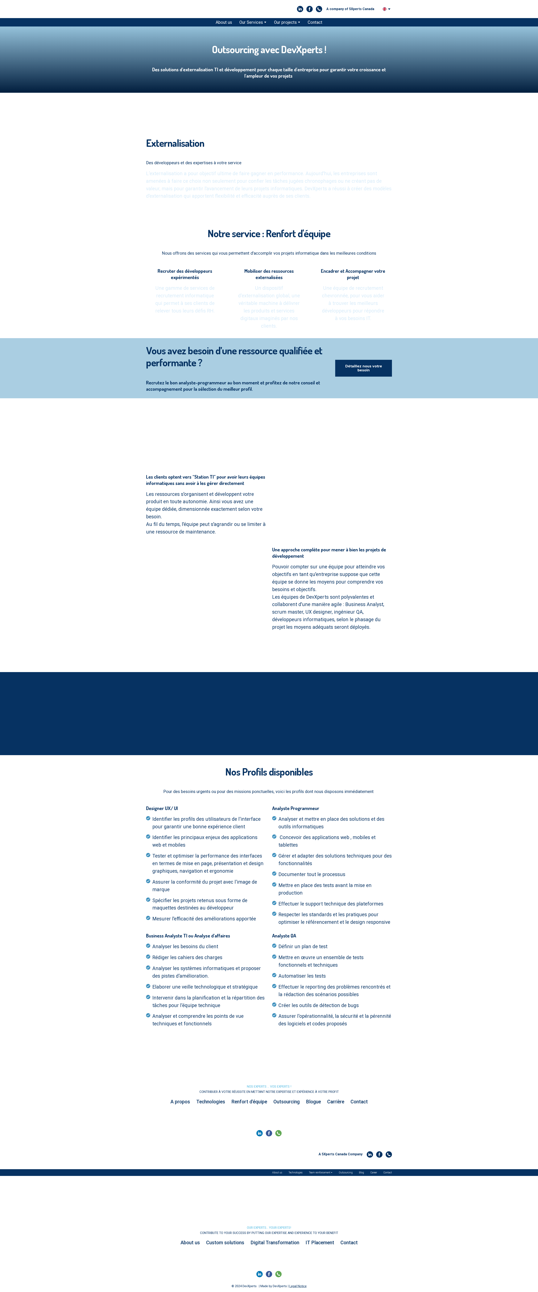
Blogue (313, 1102)
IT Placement (320, 1243)
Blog (361, 1172)
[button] (300, 9)
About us (224, 22)
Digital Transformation (275, 1243)
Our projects (285, 22)
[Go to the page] (164, 9)
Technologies (210, 1102)
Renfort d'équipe (249, 1102)
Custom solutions (225, 1243)
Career (373, 1172)
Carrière (335, 1102)
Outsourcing (286, 1102)
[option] (384, 9)
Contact (315, 22)
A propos (180, 1102)
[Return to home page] (269, 1069)
